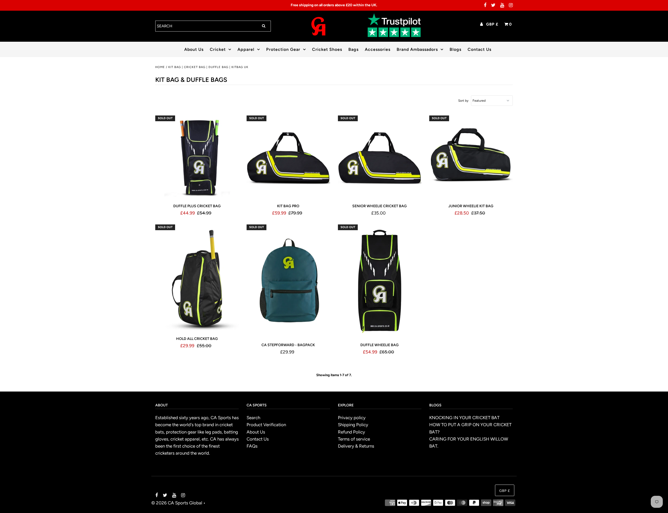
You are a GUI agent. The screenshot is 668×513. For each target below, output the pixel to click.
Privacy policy (352, 417)
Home (160, 67)
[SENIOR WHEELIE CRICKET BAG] (380, 157)
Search (253, 417)
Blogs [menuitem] (455, 49)
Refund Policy (351, 432)
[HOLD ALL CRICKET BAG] (197, 278)
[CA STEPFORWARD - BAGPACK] (288, 281)
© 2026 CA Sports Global (176, 502)
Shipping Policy (353, 424)
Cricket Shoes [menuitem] (327, 49)
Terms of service (354, 439)
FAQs (252, 446)
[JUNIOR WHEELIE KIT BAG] (471, 157)
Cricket (218, 49)
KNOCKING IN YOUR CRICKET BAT (464, 417)
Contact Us (258, 439)
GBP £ (492, 24)
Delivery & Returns (356, 446)
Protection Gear (283, 49)
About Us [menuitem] (194, 49)
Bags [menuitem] (353, 49)
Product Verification (266, 424)
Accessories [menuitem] (377, 49)
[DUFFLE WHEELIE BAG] (380, 281)
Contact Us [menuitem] (479, 49)
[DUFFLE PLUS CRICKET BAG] (197, 157)
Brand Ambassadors (417, 49)
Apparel (245, 49)
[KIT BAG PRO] (288, 157)
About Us (256, 432)
